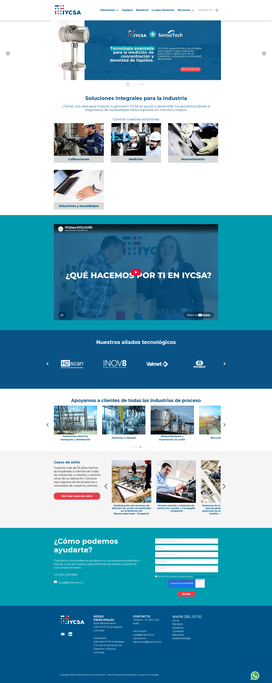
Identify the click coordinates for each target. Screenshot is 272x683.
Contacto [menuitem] (178, 631)
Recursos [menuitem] (178, 634)
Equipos (127, 10)
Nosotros (142, 10)
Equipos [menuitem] (177, 624)
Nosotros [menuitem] (178, 627)
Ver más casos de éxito (77, 496)
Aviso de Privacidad (149, 675)
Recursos (184, 10)
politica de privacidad (204, 576)
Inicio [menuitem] (175, 620)
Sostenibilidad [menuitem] (181, 638)
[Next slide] (264, 53)
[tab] (132, 84)
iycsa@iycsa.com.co (70, 582)
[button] (47, 364)
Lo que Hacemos (163, 10)
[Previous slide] (7, 53)
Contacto (205, 10)
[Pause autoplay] (128, 84)
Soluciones (107, 10)
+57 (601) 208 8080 (66, 574)
